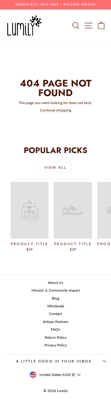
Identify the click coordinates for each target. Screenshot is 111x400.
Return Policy (56, 337)
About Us (55, 282)
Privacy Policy (55, 345)
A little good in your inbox (54, 361)
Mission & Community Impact (55, 290)
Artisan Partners (55, 321)
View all (55, 167)
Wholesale (55, 306)
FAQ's (55, 329)
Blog (55, 298)
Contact (55, 313)
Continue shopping (55, 110)
